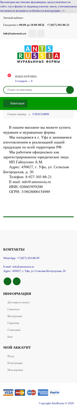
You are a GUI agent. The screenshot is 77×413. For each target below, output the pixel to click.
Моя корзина (15, 369)
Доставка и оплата (18, 302)
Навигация (16, 103)
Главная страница (16, 114)
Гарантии (13, 323)
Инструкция (14, 316)
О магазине (14, 329)
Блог (10, 336)
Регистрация (14, 363)
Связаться (13, 309)
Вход (10, 356)
